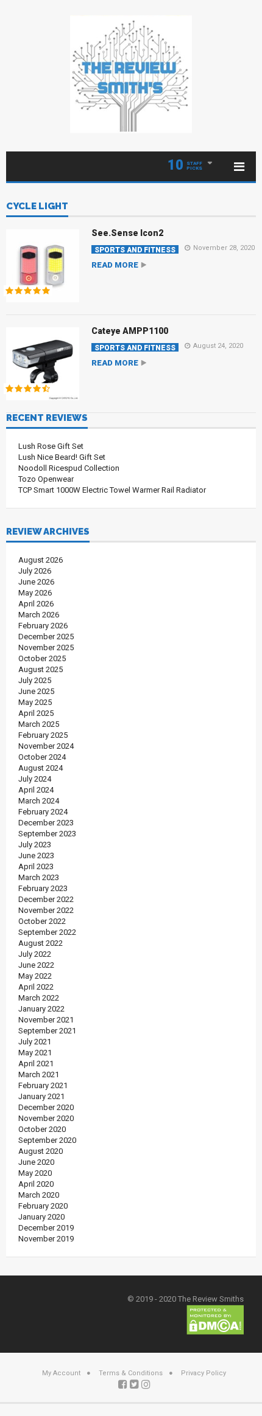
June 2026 (36, 581)
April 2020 (36, 1184)
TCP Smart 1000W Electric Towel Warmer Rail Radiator (112, 490)
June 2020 (36, 1162)
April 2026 (36, 603)
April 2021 (36, 1063)
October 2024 (42, 757)
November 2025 (46, 647)
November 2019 (46, 1238)
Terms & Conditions (131, 1373)
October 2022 (42, 921)
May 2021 (35, 1052)
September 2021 (47, 1030)
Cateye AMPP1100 (129, 331)
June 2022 (36, 965)
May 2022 (35, 975)
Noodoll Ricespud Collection (68, 468)
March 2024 (38, 800)
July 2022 (34, 954)
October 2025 (42, 658)
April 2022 (36, 986)
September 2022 (47, 932)
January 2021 (41, 1096)
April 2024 (36, 789)
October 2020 (42, 1129)
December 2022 (46, 899)
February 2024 (43, 811)
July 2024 (34, 778)
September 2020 (47, 1140)
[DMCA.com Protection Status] (215, 1319)
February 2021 (43, 1085)
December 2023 (46, 822)
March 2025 (38, 724)
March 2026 (38, 614)
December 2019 (46, 1227)
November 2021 (46, 1019)
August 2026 (40, 559)
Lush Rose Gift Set (50, 446)
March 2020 (38, 1194)
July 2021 (34, 1041)
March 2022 (38, 997)
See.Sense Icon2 (127, 233)
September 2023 (47, 833)
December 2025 (46, 636)
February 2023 (43, 888)
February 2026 (43, 625)
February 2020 (43, 1205)
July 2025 (34, 680)
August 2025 (40, 669)
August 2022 (40, 943)
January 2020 (41, 1216)
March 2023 (38, 877)
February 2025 (43, 735)
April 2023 (36, 866)
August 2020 (40, 1151)
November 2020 (46, 1118)
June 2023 (36, 855)
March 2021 (38, 1074)
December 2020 (46, 1107)
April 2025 (36, 713)
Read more (114, 265)
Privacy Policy (203, 1373)
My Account (61, 1373)
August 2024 (40, 767)
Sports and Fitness (134, 250)
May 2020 (35, 1173)
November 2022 (46, 910)
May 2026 (35, 592)
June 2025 (36, 691)
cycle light (37, 207)
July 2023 (34, 844)
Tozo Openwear (46, 479)
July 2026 (34, 570)
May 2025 (35, 702)
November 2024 (46, 746)
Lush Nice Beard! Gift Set (61, 457)
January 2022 (41, 1008)
